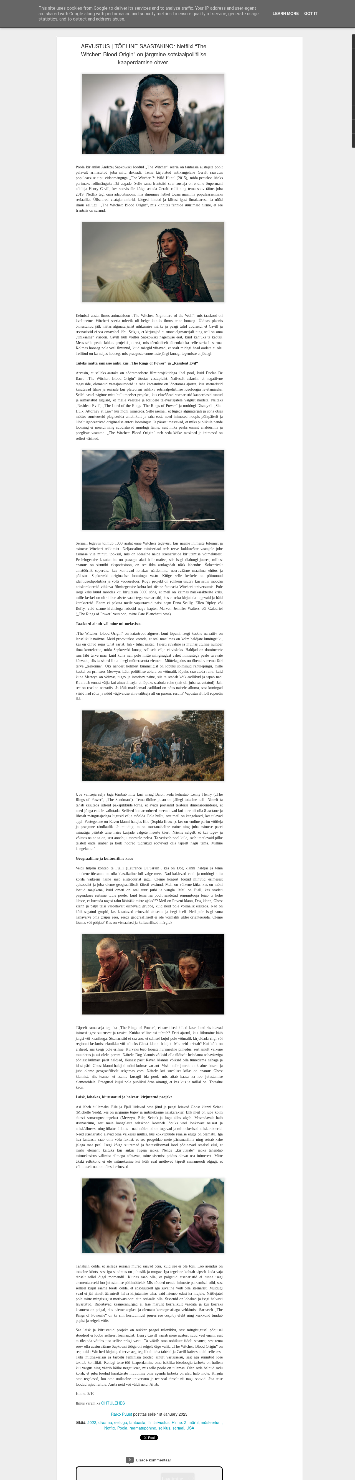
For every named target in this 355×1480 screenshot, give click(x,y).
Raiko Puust (121, 1414)
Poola (122, 1428)
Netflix (109, 1428)
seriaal (178, 1428)
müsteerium (211, 1422)
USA (190, 1428)
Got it (311, 13)
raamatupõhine (143, 1428)
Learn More (286, 13)
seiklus (164, 1428)
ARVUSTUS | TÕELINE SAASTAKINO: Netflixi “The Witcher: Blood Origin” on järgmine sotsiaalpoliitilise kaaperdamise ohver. (143, 54)
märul (194, 1422)
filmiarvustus (158, 1422)
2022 (91, 1422)
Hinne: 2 (179, 1422)
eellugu (120, 1422)
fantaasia (137, 1422)
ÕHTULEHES (113, 1403)
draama (105, 1422)
